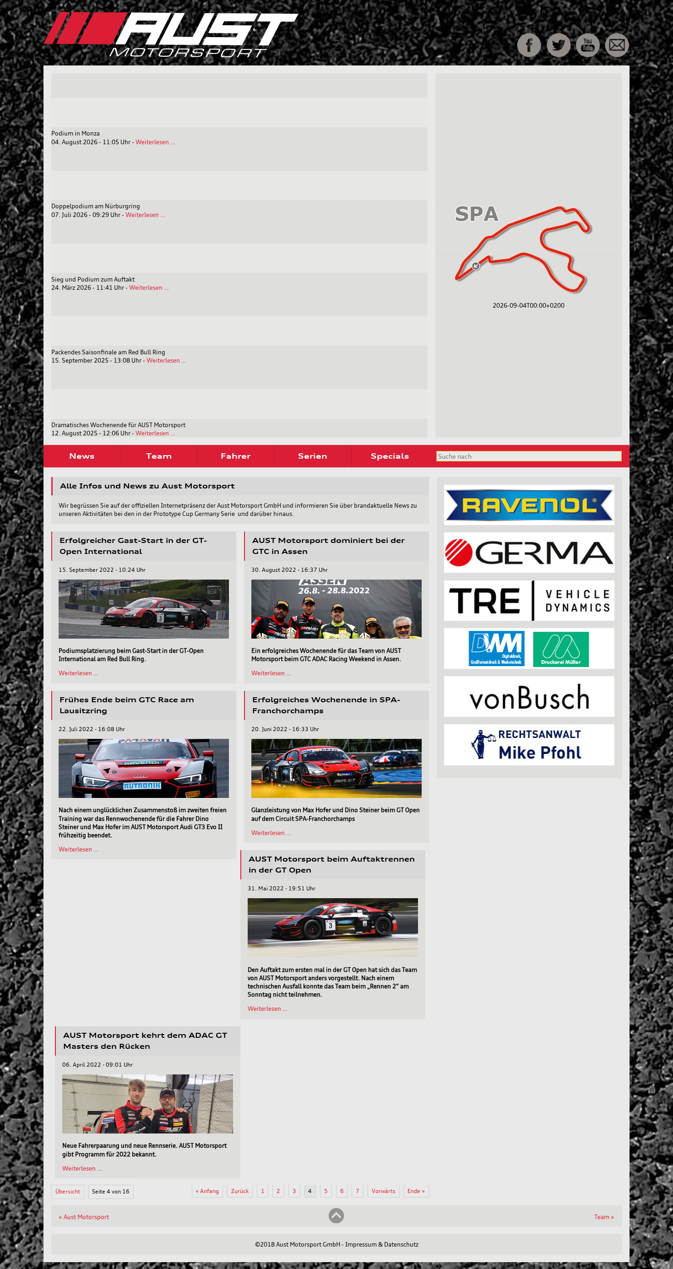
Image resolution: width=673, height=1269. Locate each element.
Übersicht (67, 1191)
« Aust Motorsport (84, 1216)
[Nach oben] (336, 1221)
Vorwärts (384, 1191)
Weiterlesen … (155, 142)
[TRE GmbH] (529, 618)
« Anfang (207, 1191)
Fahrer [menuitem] (235, 456)
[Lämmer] (529, 666)
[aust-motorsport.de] (235, 55)
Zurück (240, 1191)
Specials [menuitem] (390, 456)
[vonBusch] (529, 714)
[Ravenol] (529, 522)
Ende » (416, 1191)
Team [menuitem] (159, 456)
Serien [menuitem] (312, 456)
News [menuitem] (81, 456)
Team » (604, 1216)
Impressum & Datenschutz (381, 1244)
